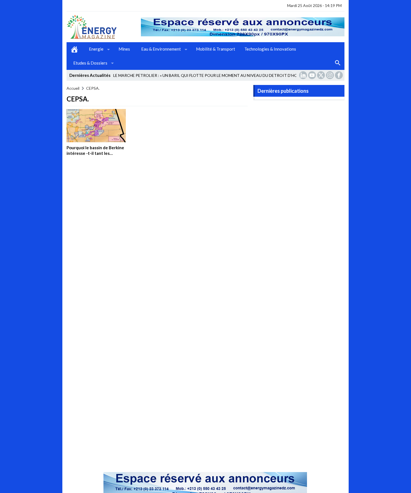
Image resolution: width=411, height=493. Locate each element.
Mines (124, 48)
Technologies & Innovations (270, 48)
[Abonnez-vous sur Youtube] (312, 75)
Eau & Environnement (161, 48)
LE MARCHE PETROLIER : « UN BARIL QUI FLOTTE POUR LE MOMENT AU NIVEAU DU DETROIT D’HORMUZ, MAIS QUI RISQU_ (228, 75)
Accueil (74, 49)
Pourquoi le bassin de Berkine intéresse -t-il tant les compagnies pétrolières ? (95, 153)
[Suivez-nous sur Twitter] (321, 75)
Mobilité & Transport (215, 48)
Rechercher (337, 63)
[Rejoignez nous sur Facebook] (339, 75)
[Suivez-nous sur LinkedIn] (303, 75)
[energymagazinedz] (104, 26)
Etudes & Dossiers (90, 62)
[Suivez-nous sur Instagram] (330, 75)
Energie (96, 48)
